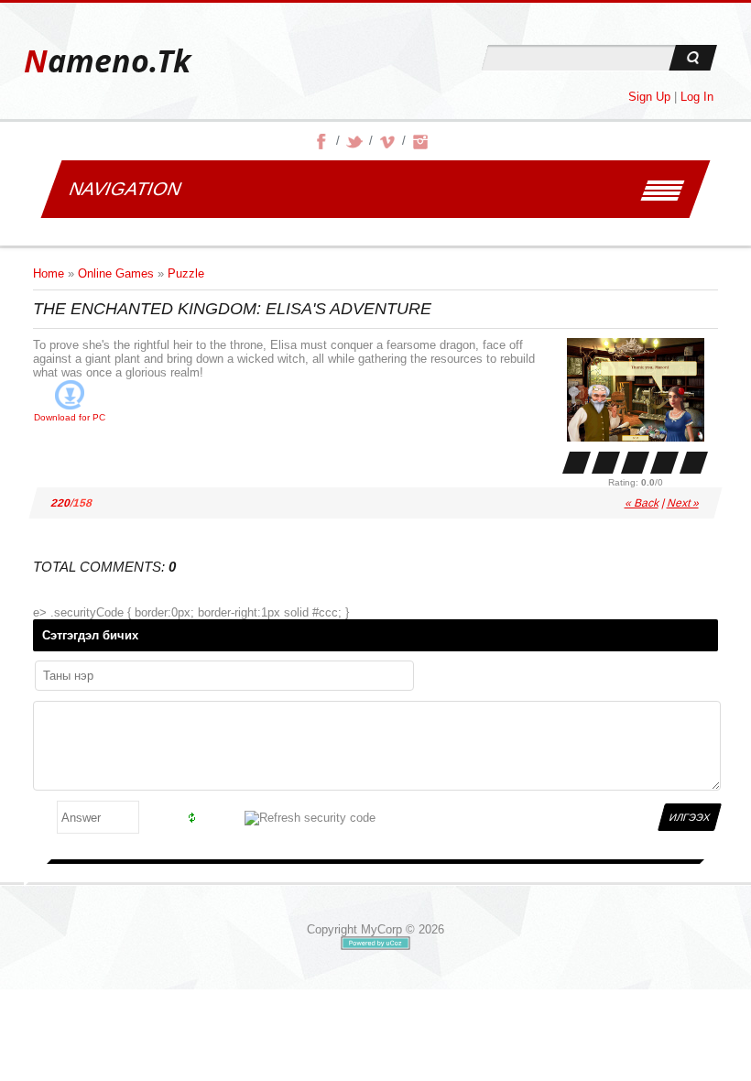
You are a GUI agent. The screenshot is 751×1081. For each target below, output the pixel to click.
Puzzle (186, 273)
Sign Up (649, 97)
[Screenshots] (635, 390)
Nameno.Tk (107, 60)
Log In (696, 97)
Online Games (116, 273)
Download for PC (69, 417)
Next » (684, 503)
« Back (642, 503)
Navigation (125, 189)
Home (48, 273)
